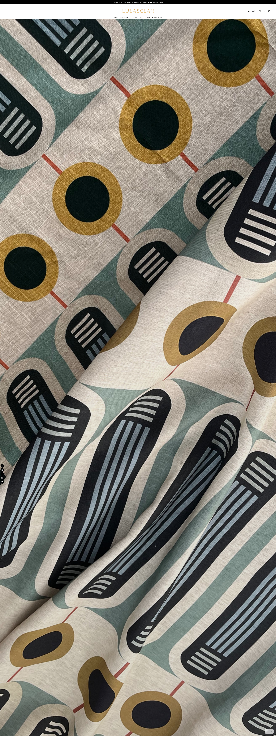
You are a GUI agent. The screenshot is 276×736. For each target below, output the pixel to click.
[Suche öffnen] (260, 11)
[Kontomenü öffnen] (264, 11)
